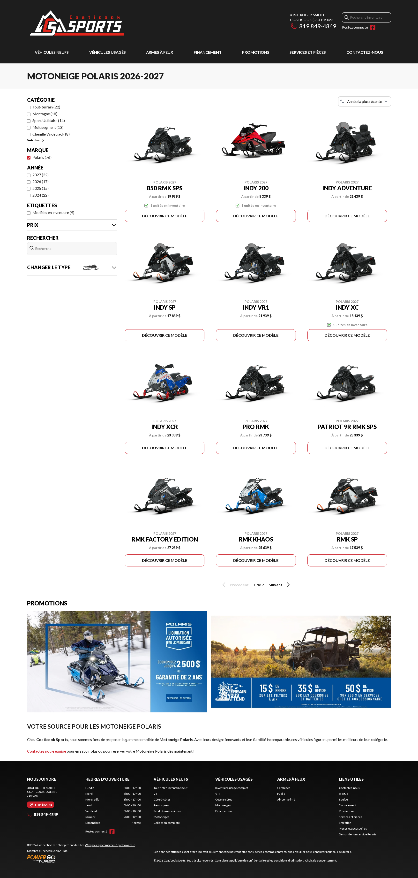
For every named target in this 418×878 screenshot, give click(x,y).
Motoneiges (161, 817)
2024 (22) (40, 195)
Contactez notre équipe (46, 751)
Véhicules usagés (107, 52)
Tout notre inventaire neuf (170, 788)
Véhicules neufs (52, 52)
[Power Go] (81, 859)
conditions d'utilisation (288, 860)
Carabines (283, 788)
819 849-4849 (317, 26)
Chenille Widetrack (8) (51, 134)
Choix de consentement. (321, 860)
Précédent (239, 584)
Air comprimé (286, 799)
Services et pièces (308, 52)
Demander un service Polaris (357, 834)
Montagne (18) (44, 113)
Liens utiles (351, 779)
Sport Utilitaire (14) (48, 120)
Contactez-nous (364, 52)
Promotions (255, 52)
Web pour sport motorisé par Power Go (110, 845)
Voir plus (33, 140)
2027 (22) (40, 174)
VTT (156, 793)
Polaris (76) (42, 157)
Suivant (275, 584)
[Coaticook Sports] (77, 23)
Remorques (161, 805)
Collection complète (167, 823)
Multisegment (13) (47, 127)
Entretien (345, 823)
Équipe (343, 799)
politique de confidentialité (248, 860)
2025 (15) (40, 188)
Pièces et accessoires (353, 828)
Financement (208, 52)
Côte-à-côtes (162, 799)
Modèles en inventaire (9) (53, 212)
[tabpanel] (113, 805)
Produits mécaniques (167, 811)
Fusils (281, 793)
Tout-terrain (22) (46, 107)
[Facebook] (373, 27)
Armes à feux (159, 52)
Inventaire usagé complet (231, 788)
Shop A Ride (59, 851)
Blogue (343, 793)
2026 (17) (40, 181)
